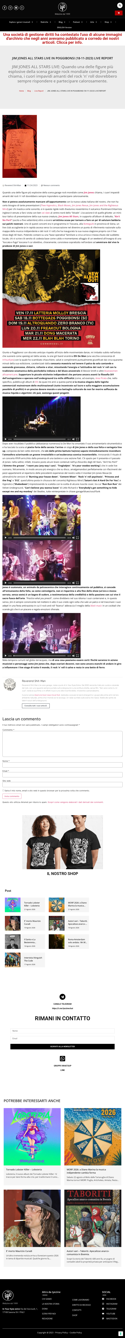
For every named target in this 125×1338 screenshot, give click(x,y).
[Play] (5, 439)
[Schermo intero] (77, 439)
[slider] (40, 439)
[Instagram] (10, 8)
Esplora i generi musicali (19, 22)
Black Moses (64, 205)
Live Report (39, 91)
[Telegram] (16, 8)
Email (5, 771)
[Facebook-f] (4, 8)
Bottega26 (88, 223)
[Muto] (73, 439)
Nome (6, 761)
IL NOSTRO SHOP (62, 873)
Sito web (6, 781)
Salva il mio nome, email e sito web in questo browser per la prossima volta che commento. (47, 791)
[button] (120, 5)
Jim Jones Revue (80, 205)
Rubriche (44, 22)
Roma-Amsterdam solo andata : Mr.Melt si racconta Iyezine (78, 942)
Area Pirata (101, 378)
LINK (62, 1070)
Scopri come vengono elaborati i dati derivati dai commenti (75, 802)
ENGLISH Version (64, 27)
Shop (107, 22)
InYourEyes (8, 359)
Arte (92, 22)
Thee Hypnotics (49, 205)
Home (21, 91)
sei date (46, 212)
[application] (41, 419)
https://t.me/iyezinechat (62, 1008)
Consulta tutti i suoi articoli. (35, 706)
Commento (8, 730)
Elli (36, 381)
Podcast (76, 22)
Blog (60, 22)
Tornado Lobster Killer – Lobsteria (24, 1169)
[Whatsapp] (22, 8)
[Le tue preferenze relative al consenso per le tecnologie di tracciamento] (120, 1333)
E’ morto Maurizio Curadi (19, 1251)
